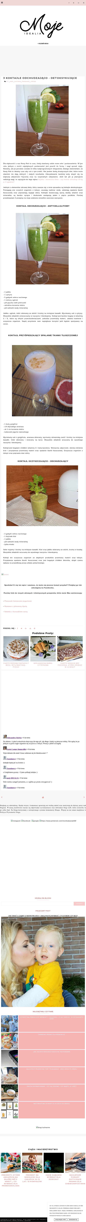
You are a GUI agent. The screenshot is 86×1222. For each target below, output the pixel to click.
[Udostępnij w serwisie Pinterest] (34, 628)
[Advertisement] (42, 61)
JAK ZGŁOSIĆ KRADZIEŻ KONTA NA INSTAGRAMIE (51, 1052)
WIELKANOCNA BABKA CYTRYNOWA (43, 664)
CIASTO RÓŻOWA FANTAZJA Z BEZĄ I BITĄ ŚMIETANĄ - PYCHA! (16, 665)
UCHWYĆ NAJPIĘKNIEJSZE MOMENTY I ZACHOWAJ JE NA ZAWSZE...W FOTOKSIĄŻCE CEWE (51, 1018)
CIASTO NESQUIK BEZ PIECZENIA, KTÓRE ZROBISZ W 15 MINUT (70, 665)
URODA (33, 81)
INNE (12, 81)
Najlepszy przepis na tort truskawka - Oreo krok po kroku (51, 1069)
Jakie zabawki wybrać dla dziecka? (54, 1177)
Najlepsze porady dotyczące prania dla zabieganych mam (75, 1179)
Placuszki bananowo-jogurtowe (18, 601)
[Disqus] (43, 704)
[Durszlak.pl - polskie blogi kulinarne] (43, 1127)
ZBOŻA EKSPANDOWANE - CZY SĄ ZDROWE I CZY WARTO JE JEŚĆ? (52, 1086)
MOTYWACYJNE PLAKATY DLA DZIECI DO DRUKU (52, 1103)
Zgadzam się (73, 1219)
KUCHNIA (18, 81)
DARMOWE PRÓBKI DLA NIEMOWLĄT (51, 1034)
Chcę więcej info (60, 1219)
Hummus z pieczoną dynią (15, 606)
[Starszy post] (84, 797)
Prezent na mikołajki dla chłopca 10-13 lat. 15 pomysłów (32, 1178)
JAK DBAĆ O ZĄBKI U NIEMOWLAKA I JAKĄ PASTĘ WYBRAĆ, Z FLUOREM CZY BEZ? (43, 916)
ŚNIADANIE (26, 81)
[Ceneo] (6, 574)
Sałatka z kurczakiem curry (16, 612)
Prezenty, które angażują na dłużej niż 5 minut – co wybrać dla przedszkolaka (11, 1180)
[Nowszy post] (1, 797)
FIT (7, 81)
